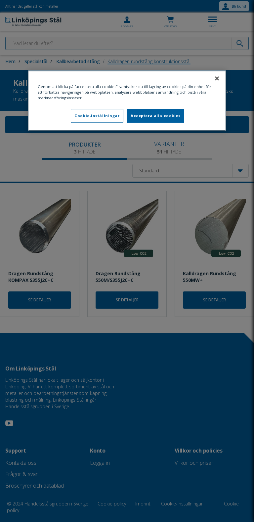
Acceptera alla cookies (156, 115)
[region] (127, 100)
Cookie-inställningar (96, 115)
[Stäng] (217, 78)
